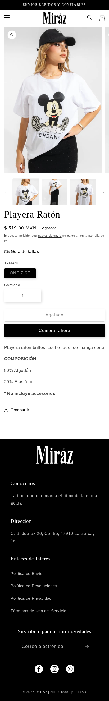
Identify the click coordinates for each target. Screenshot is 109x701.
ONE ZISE (23, 274)
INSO (82, 692)
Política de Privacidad (31, 598)
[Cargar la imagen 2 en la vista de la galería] (54, 192)
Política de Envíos (28, 573)
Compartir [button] (20, 410)
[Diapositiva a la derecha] (103, 193)
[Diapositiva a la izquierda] (6, 193)
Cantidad (12, 285)
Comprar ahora (55, 330)
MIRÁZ (42, 692)
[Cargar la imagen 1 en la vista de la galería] (26, 192)
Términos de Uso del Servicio (38, 611)
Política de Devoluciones (34, 586)
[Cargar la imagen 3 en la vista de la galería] (83, 192)
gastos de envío (50, 235)
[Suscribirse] (86, 646)
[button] (7, 18)
